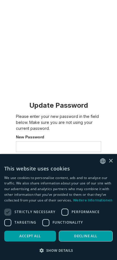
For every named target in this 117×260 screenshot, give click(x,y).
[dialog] (58, 207)
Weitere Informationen (92, 200)
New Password (30, 137)
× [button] (110, 161)
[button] (58, 250)
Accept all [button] (30, 236)
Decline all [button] (85, 236)
